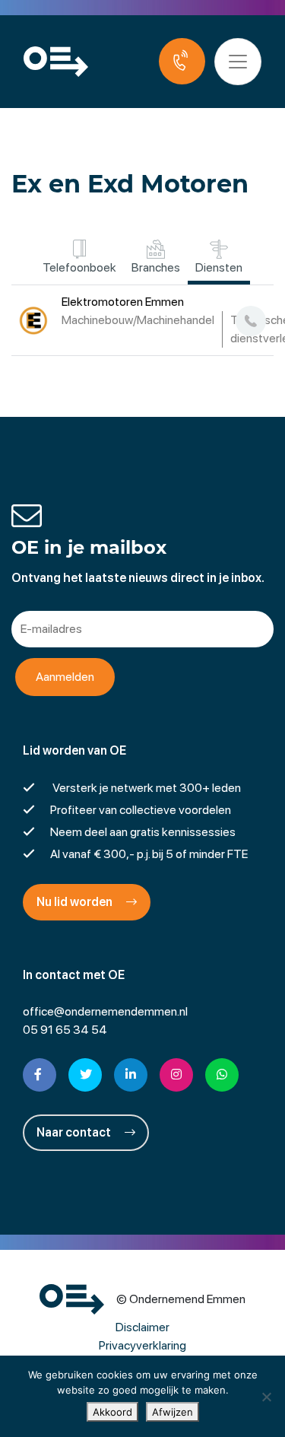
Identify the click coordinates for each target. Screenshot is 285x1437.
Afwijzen (172, 1412)
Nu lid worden (75, 902)
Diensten (218, 267)
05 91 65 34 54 (65, 1029)
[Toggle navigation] (237, 61)
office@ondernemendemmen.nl (105, 1011)
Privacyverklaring (142, 1345)
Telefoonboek (79, 267)
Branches (155, 267)
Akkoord (112, 1412)
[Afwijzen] (266, 1396)
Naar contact (74, 1132)
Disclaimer (142, 1327)
